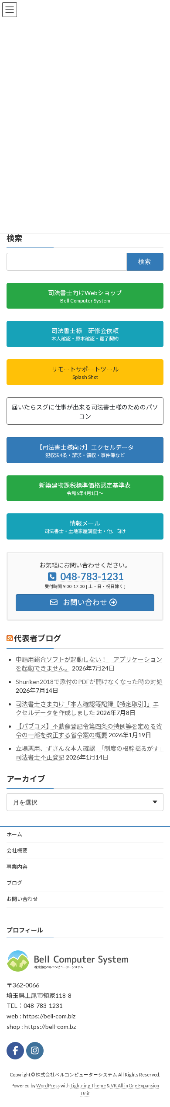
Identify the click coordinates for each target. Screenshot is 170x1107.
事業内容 (17, 866)
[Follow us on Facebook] (15, 1050)
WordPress (48, 1085)
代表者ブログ (37, 638)
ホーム (14, 834)
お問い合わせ (22, 899)
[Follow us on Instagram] (35, 1050)
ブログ (14, 883)
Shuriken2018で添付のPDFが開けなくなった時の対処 (89, 681)
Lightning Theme (88, 1085)
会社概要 (17, 850)
